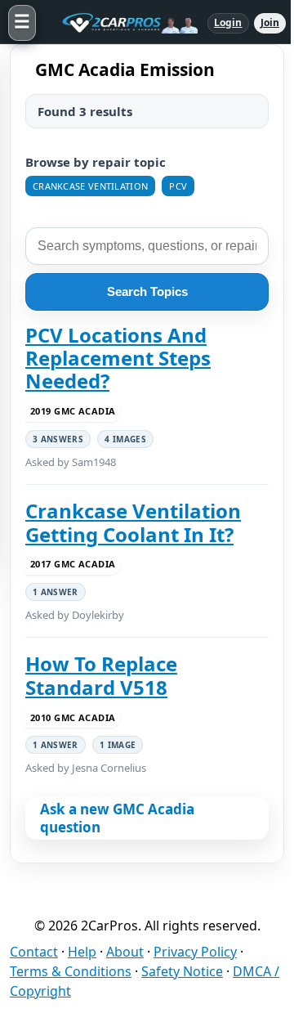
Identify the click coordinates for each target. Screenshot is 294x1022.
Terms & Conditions (70, 971)
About (125, 952)
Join (270, 22)
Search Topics (147, 291)
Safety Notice (182, 971)
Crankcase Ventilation (90, 186)
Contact (34, 952)
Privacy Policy (195, 952)
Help (82, 952)
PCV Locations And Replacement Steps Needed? (118, 358)
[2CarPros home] (121, 23)
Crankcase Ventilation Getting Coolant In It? (133, 523)
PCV (178, 186)
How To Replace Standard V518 (101, 675)
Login (228, 22)
